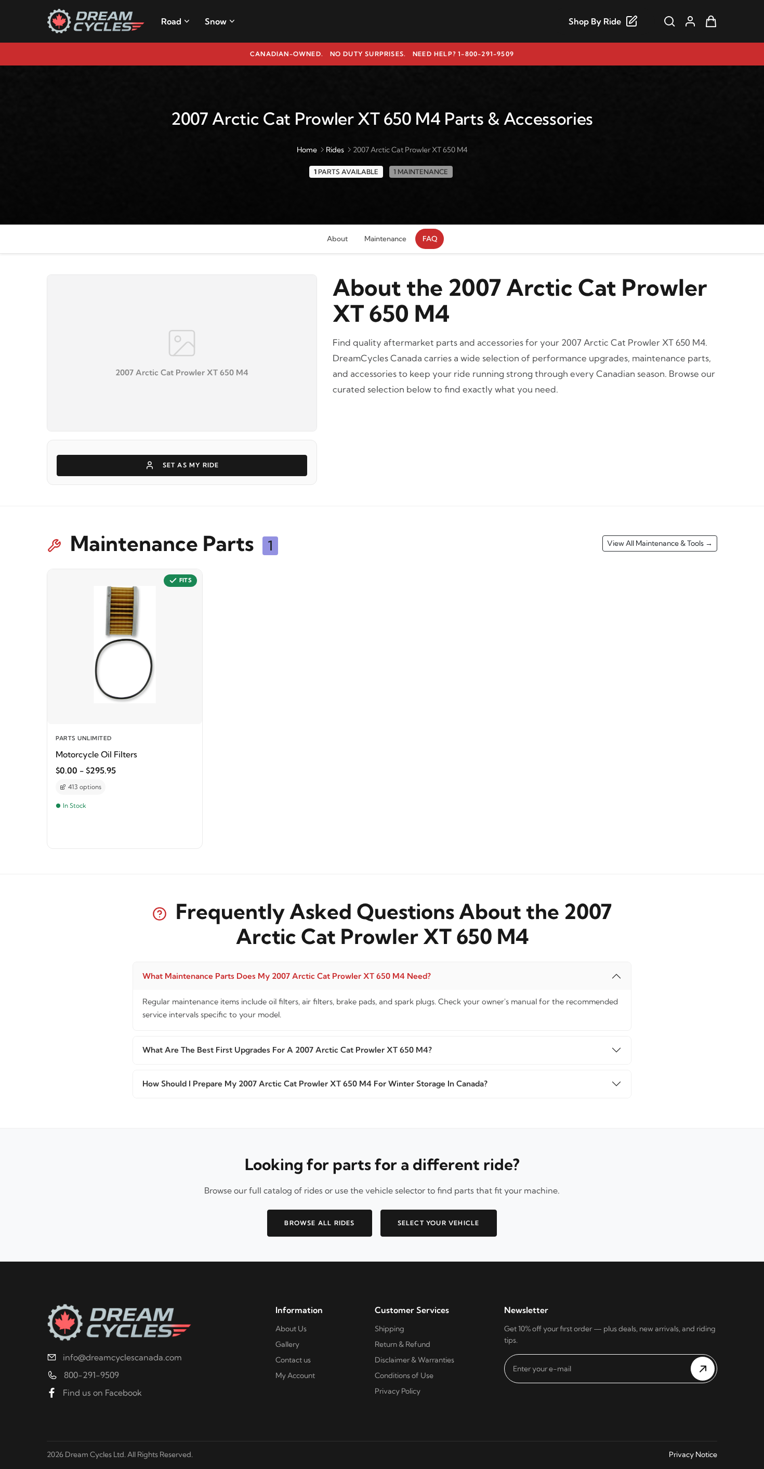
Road (171, 21)
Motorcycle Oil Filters (96, 754)
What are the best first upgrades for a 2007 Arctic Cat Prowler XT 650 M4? (287, 1050)
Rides (335, 149)
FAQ (430, 238)
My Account (295, 1375)
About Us (291, 1328)
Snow (216, 21)
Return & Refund (402, 1344)
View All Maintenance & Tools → (660, 543)
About (337, 238)
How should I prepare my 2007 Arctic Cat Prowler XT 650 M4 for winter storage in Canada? (315, 1083)
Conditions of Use (404, 1375)
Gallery (287, 1344)
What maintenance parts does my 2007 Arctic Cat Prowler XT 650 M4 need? (286, 976)
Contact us (293, 1360)
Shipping (389, 1328)
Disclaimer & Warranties (414, 1360)
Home (307, 149)
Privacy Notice (693, 1454)
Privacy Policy (397, 1391)
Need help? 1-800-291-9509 (463, 54)
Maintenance (385, 238)
